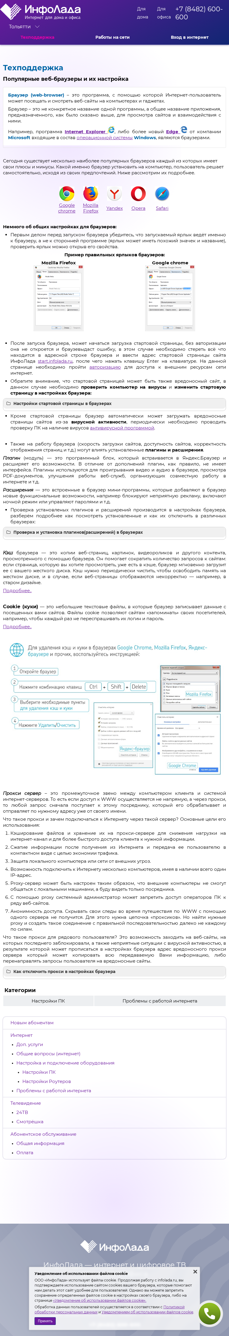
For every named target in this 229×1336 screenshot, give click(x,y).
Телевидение (25, 1103)
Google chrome (66, 208)
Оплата (24, 1152)
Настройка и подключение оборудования (65, 1063)
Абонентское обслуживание (43, 1134)
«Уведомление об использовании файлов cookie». (99, 1300)
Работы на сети (112, 37)
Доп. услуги (29, 1044)
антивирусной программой (122, 428)
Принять (45, 1321)
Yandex (114, 208)
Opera (138, 208)
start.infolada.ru (55, 361)
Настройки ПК (39, 1072)
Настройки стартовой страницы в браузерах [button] (62, 403)
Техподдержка (37, 37)
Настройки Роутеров (46, 1081)
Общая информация (40, 1143)
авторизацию (105, 367)
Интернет (21, 1035)
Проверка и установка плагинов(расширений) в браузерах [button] (78, 532)
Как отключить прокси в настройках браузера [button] (64, 971)
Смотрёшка (30, 1121)
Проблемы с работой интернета (53, 1090)
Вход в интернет (189, 37)
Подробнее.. (17, 590)
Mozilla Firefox (90, 208)
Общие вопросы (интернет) (48, 1053)
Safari (162, 208)
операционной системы (105, 137)
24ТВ (22, 1112)
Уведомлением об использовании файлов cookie (147, 1312)
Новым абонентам (32, 1022)
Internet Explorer (86, 131)
